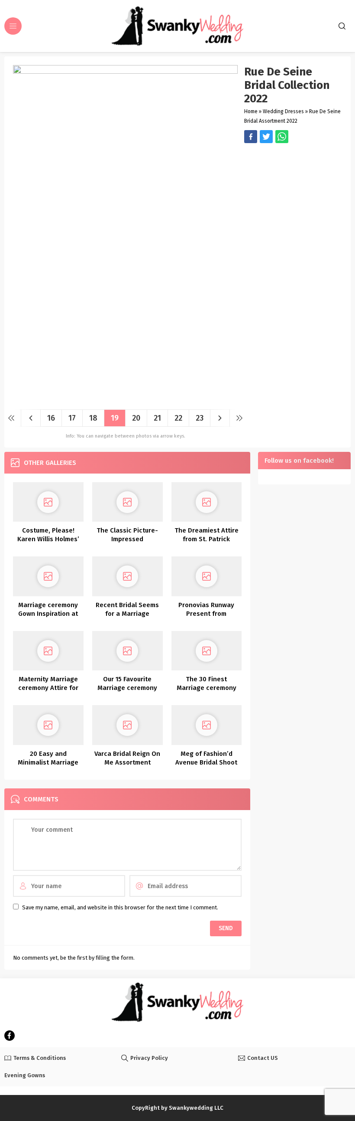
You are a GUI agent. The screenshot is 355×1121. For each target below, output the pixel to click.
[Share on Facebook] (250, 136)
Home (251, 111)
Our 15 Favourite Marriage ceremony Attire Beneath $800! (127, 687)
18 (93, 418)
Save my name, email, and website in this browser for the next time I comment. (120, 907)
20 (136, 418)
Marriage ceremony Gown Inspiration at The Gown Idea (48, 613)
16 (51, 418)
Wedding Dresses (283, 111)
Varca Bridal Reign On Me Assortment (127, 758)
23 (199, 418)
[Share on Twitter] (281, 136)
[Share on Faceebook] (266, 136)
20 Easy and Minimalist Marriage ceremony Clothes (48, 762)
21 (157, 418)
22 (178, 418)
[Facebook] (9, 1035)
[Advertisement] (293, 193)
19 (115, 418)
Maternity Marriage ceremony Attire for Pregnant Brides (48, 687)
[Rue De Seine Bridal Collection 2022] (125, 399)
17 (72, 418)
